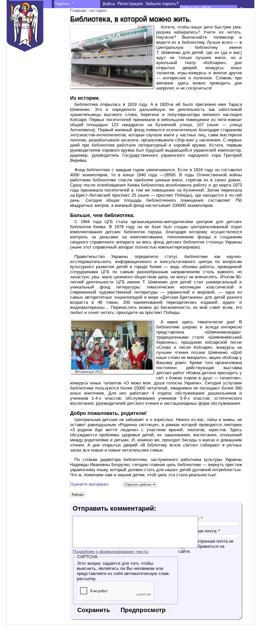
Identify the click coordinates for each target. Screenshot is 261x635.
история (98, 10)
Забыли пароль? (161, 3)
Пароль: (63, 4)
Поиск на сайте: (196, 7)
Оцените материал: (89, 484)
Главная (78, 10)
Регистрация (130, 3)
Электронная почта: (199, 531)
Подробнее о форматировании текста (110, 551)
